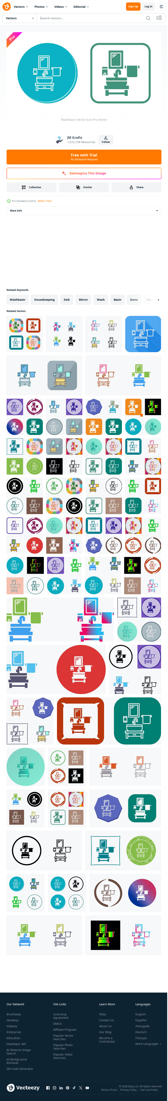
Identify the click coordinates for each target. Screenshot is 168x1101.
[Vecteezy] (6, 6)
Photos (39, 7)
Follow (106, 142)
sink (67, 298)
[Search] (148, 18)
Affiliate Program (64, 1028)
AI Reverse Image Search (19, 1050)
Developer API (16, 1042)
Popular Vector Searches (62, 1035)
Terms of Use (109, 1091)
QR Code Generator (13, 1069)
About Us (104, 1024)
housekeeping (44, 298)
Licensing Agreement (60, 1014)
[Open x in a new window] (80, 1090)
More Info (16, 209)
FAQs (101, 1012)
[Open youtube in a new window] (87, 1090)
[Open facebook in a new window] (48, 1090)
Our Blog (104, 1030)
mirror (83, 298)
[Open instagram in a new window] (54, 1090)
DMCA (56, 1022)
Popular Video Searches (62, 1054)
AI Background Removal (17, 1059)
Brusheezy (14, 1012)
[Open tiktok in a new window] (74, 1090)
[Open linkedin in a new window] (61, 1090)
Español (137, 1018)
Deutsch (138, 1030)
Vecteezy (12, 1018)
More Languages (144, 1042)
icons (134, 298)
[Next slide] (151, 298)
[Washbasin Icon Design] (25, 415)
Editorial (79, 7)
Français (138, 1036)
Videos (59, 7)
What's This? (45, 201)
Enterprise (14, 1030)
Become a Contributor (106, 1038)
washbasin (17, 298)
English (137, 1012)
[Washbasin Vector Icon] (25, 332)
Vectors (19, 7)
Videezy (12, 1024)
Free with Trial (84, 157)
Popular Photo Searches (62, 1045)
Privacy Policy (129, 1091)
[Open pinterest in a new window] (67, 1090)
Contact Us (105, 1018)
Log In (148, 6)
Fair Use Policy (149, 1091)
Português (139, 1024)
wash (101, 298)
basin (117, 298)
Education (13, 1036)
